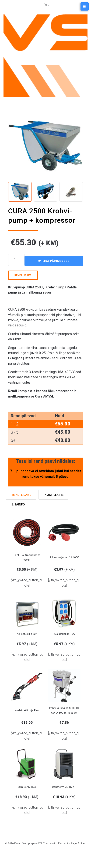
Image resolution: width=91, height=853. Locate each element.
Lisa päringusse (55, 261)
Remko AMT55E (27, 786)
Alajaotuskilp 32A (27, 633)
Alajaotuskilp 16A (64, 633)
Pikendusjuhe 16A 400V (64, 557)
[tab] (21, 495)
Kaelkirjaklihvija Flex (27, 710)
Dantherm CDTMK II (64, 786)
